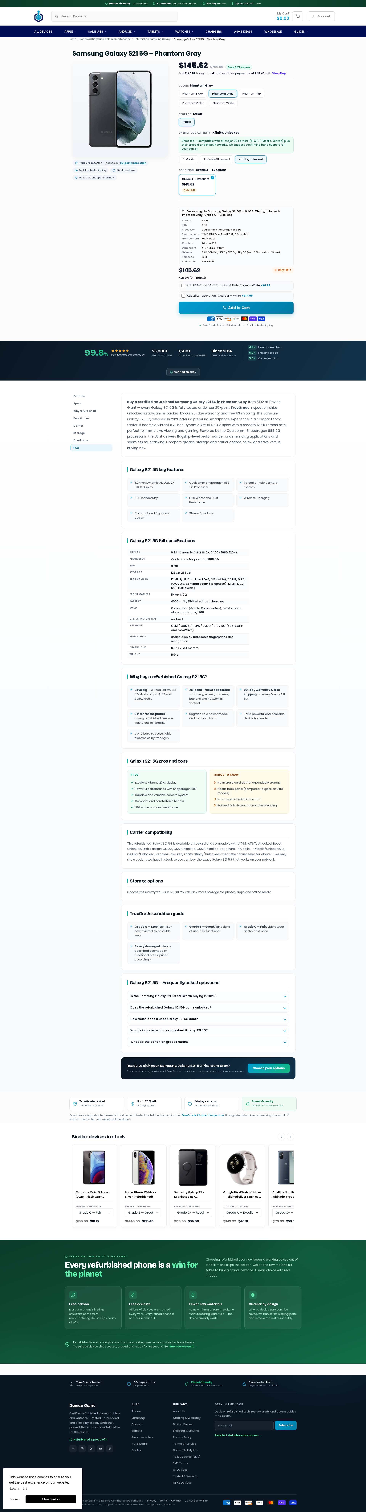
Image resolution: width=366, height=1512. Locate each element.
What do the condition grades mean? (159, 1042)
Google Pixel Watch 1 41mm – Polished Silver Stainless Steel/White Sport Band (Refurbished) (242, 1195)
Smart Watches (142, 1437)
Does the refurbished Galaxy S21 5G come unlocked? (170, 1007)
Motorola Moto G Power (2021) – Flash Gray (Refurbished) (93, 1195)
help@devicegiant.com (160, 1504)
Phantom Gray (223, 94)
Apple (68, 31)
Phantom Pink (251, 94)
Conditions (81, 440)
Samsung (95, 31)
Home (72, 39)
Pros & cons (81, 418)
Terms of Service (184, 1444)
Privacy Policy (182, 1437)
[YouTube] (100, 1448)
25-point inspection (177, 3)
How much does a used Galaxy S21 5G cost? (164, 1019)
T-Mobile (188, 159)
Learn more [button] (18, 1488)
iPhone (136, 1411)
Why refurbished (84, 411)
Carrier (78, 426)
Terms (164, 1500)
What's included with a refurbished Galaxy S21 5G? (169, 1030)
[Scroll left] (281, 1136)
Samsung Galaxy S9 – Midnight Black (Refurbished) (189, 1195)
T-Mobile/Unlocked (217, 159)
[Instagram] (82, 1448)
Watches (182, 31)
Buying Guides (183, 1424)
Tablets (153, 31)
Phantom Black (192, 94)
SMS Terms (180, 1463)
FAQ (76, 448)
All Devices (43, 31)
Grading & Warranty (187, 1418)
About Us (179, 1411)
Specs (77, 404)
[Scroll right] (290, 1136)
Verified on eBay (185, 372)
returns (216, 3)
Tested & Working (185, 1476)
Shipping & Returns (186, 1431)
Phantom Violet (193, 103)
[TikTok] (109, 1448)
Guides (299, 31)
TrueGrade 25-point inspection (202, 1115)
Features (79, 396)
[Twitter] (91, 1448)
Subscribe (286, 1425)
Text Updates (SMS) (186, 1457)
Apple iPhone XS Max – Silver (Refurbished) (141, 1194)
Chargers (213, 31)
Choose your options (269, 1068)
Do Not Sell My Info (185, 1450)
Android (125, 31)
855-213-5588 (135, 1504)
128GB (186, 122)
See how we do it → (183, 1346)
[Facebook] (73, 1448)
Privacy (151, 1500)
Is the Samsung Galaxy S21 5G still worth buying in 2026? (173, 996)
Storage (79, 433)
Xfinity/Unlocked (251, 159)
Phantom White (223, 103)
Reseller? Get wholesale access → (238, 1435)
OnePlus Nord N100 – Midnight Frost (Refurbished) (286, 1195)
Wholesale (273, 31)
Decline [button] (14, 1499)
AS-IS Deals (243, 31)
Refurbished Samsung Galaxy (152, 39)
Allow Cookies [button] (51, 1499)
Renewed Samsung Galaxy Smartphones (105, 39)
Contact (176, 1500)
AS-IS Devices (182, 1483)
